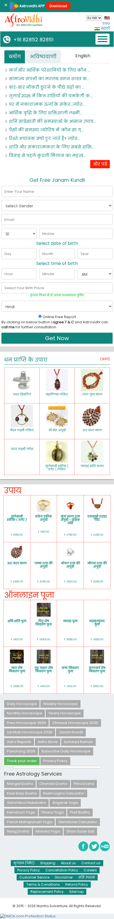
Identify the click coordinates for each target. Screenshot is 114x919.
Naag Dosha (18, 831)
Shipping (47, 863)
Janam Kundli (71, 732)
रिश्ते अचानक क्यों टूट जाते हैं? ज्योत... (44, 138)
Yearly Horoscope (64, 713)
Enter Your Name (19, 191)
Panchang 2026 (21, 751)
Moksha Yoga (48, 831)
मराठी (105, 28)
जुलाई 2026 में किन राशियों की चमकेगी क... (50, 96)
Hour (8, 273)
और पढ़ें (100, 164)
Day (7, 253)
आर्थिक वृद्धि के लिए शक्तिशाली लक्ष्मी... (45, 113)
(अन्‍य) (105, 359)
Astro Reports (19, 741)
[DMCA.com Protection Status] (28, 916)
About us (68, 863)
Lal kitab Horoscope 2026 (29, 732)
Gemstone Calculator (77, 822)
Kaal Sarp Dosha (22, 793)
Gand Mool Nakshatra (26, 802)
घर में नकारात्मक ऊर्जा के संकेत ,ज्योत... (46, 104)
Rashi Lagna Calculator (63, 793)
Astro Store (48, 741)
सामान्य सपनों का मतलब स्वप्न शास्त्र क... (48, 79)
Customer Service (34, 877)
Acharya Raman (78, 741)
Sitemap (76, 891)
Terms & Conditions (43, 884)
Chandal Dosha (53, 783)
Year (85, 253)
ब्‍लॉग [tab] (15, 56)
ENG (106, 23)
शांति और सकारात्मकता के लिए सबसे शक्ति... (51, 147)
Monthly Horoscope (24, 713)
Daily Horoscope (22, 703)
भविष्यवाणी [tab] (43, 56)
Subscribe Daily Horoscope (66, 751)
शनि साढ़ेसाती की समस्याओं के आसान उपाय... (52, 121)
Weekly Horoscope (60, 703)
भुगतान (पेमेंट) (24, 863)
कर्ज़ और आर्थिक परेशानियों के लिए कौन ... (49, 70)
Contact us (90, 863)
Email (9, 219)
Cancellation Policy (61, 870)
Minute (48, 273)
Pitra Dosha (84, 783)
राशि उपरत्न (86, 877)
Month (47, 253)
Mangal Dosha (20, 783)
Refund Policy (76, 884)
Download (58, 6)
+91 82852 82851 (32, 39)
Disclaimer (64, 877)
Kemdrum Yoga (21, 812)
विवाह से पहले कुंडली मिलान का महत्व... (47, 155)
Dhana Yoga (53, 812)
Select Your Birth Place (24, 288)
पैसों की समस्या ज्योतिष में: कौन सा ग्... (46, 130)
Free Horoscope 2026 (26, 722)
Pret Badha (80, 812)
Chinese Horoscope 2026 (75, 722)
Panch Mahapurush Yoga (29, 822)
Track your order (22, 760)
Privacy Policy (55, 760)
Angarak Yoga (65, 802)
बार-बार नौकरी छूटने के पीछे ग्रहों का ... (46, 87)
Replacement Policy (47, 891)
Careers (90, 870)
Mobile (48, 233)
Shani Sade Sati (80, 831)
